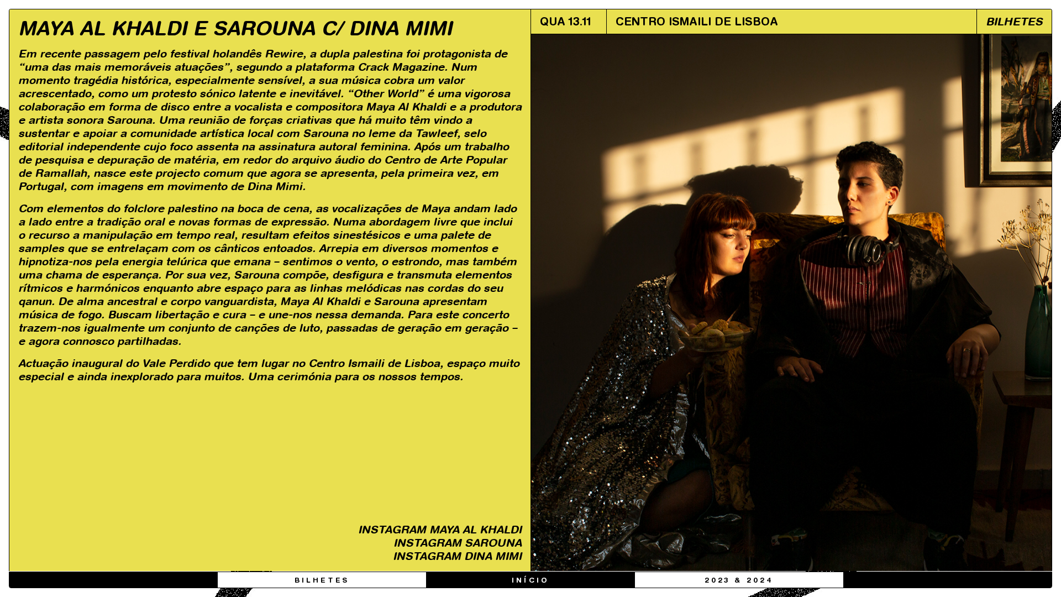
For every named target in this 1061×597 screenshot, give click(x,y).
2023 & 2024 (739, 580)
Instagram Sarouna (457, 542)
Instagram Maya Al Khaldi (440, 529)
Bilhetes (322, 580)
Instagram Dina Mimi (457, 555)
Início (530, 580)
